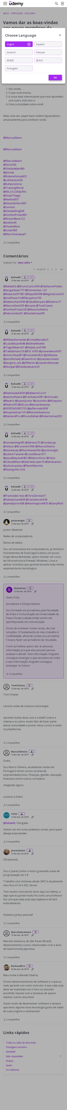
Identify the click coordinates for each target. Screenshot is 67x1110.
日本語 (10, 60)
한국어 (39, 60)
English (10, 44)
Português (12, 68)
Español (40, 44)
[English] (16, 3)
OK (55, 77)
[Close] (60, 35)
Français (40, 52)
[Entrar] (62, 3)
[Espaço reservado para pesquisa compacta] (56, 3)
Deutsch (11, 52)
